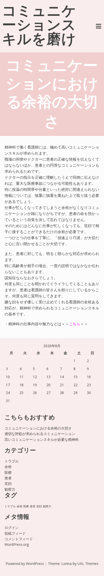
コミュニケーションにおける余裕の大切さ (38, 428)
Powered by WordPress (25, 563)
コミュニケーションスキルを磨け (39, 26)
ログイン (12, 527)
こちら (74, 323)
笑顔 (8, 483)
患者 (8, 478)
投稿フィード (15, 533)
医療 (8, 472)
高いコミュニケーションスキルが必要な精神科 (42, 439)
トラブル (12, 461)
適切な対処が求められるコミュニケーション (40, 433)
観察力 (10, 489)
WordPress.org (17, 544)
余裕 (8, 466)
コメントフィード (19, 538)
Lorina (66, 563)
